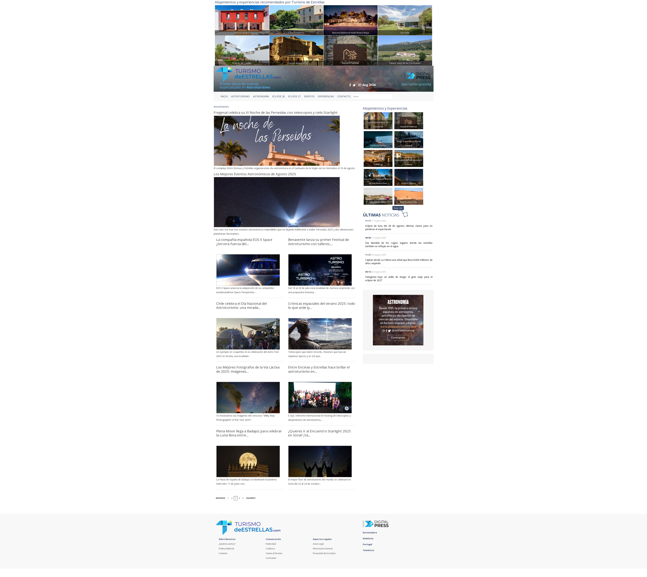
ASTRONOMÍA (261, 96)
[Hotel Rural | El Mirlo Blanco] (408, 177)
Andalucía (368, 538)
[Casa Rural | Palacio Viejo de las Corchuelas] (405, 50)
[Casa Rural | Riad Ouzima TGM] (408, 196)
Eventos (224, 106)
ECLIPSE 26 (278, 96)
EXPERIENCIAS (326, 96)
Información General (323, 548)
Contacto (223, 553)
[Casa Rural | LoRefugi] (378, 158)
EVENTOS (309, 96)
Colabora (270, 548)
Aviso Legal (318, 543)
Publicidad (271, 543)
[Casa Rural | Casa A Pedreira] (296, 19)
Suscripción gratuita (416, 84)
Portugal (368, 544)
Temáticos (369, 550)
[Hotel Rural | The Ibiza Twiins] (378, 139)
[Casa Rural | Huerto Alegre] (242, 19)
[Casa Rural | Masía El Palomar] (351, 50)
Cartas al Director (274, 553)
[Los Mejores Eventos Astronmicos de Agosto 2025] (286, 202)
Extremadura (370, 532)
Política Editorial (226, 548)
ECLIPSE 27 (294, 96)
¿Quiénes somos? (227, 543)
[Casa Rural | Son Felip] (405, 19)
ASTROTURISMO (240, 96)
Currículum (271, 558)
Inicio (224, 96)
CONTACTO (343, 96)
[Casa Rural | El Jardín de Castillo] (242, 50)
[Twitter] (354, 85)
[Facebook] (350, 85)
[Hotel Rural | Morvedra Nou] (378, 196)
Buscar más (398, 208)
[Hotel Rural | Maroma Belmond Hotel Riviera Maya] (351, 19)
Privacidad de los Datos (324, 553)
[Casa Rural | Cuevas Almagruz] (296, 50)
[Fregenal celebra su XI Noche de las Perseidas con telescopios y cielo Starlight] (286, 140)
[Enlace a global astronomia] (398, 320)
